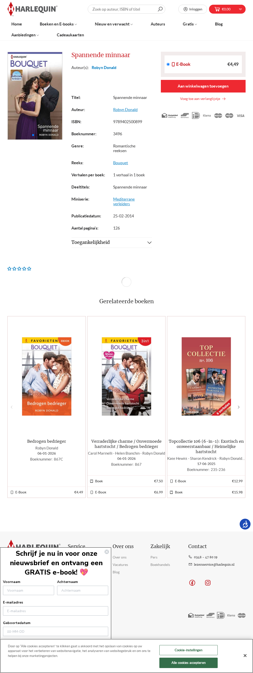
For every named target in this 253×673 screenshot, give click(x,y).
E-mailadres (13, 602)
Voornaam (11, 582)
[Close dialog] (106, 551)
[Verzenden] (160, 9)
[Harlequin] (32, 9)
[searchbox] (126, 9)
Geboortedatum (16, 623)
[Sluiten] (245, 655)
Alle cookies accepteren (188, 663)
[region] (126, 656)
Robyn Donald (104, 67)
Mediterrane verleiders (124, 201)
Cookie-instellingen (188, 650)
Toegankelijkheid (90, 242)
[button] (56, 95)
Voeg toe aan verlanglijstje (201, 99)
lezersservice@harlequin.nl (214, 564)
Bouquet (120, 163)
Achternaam (67, 582)
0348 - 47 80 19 (205, 557)
